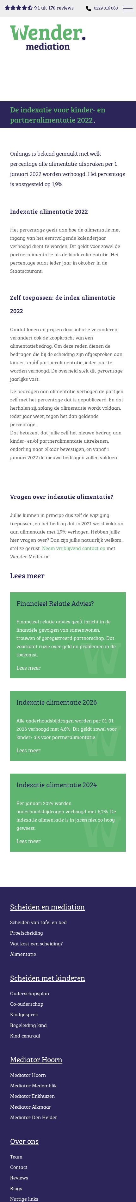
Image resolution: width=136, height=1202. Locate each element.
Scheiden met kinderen (47, 977)
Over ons (24, 1141)
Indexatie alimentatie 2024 (56, 784)
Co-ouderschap (26, 1003)
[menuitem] (106, 8)
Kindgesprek (24, 1014)
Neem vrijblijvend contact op (73, 548)
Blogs (16, 1188)
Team (16, 1156)
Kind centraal (25, 1035)
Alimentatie (23, 953)
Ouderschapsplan (29, 993)
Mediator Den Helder (33, 1117)
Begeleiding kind (28, 1025)
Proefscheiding (26, 932)
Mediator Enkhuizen (32, 1095)
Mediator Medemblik (33, 1085)
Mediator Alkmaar (30, 1106)
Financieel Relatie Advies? (55, 603)
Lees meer (28, 667)
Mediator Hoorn (36, 1059)
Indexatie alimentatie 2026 (56, 702)
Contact (19, 1167)
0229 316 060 (106, 8)
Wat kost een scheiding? (36, 943)
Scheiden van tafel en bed (38, 922)
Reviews (19, 1177)
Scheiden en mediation (47, 906)
